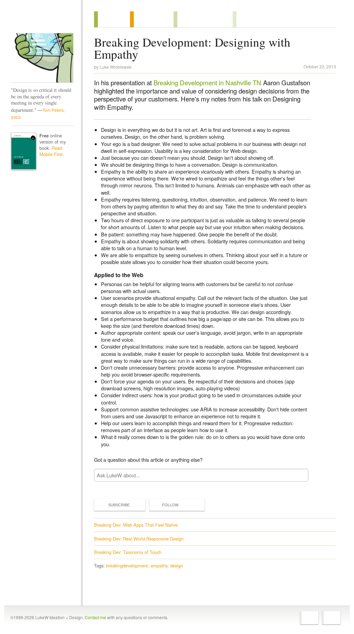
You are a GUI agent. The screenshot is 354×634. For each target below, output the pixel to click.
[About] (112, 19)
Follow (170, 505)
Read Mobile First (51, 151)
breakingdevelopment (127, 565)
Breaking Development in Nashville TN (207, 82)
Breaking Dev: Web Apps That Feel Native (136, 524)
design (176, 565)
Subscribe (119, 505)
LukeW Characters (42, 58)
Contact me (95, 617)
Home (40, 20)
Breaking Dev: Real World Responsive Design (139, 538)
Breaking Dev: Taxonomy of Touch (127, 552)
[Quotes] (152, 19)
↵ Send (298, 475)
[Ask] (247, 19)
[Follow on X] (309, 617)
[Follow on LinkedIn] (331, 617)
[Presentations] (203, 19)
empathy (159, 565)
